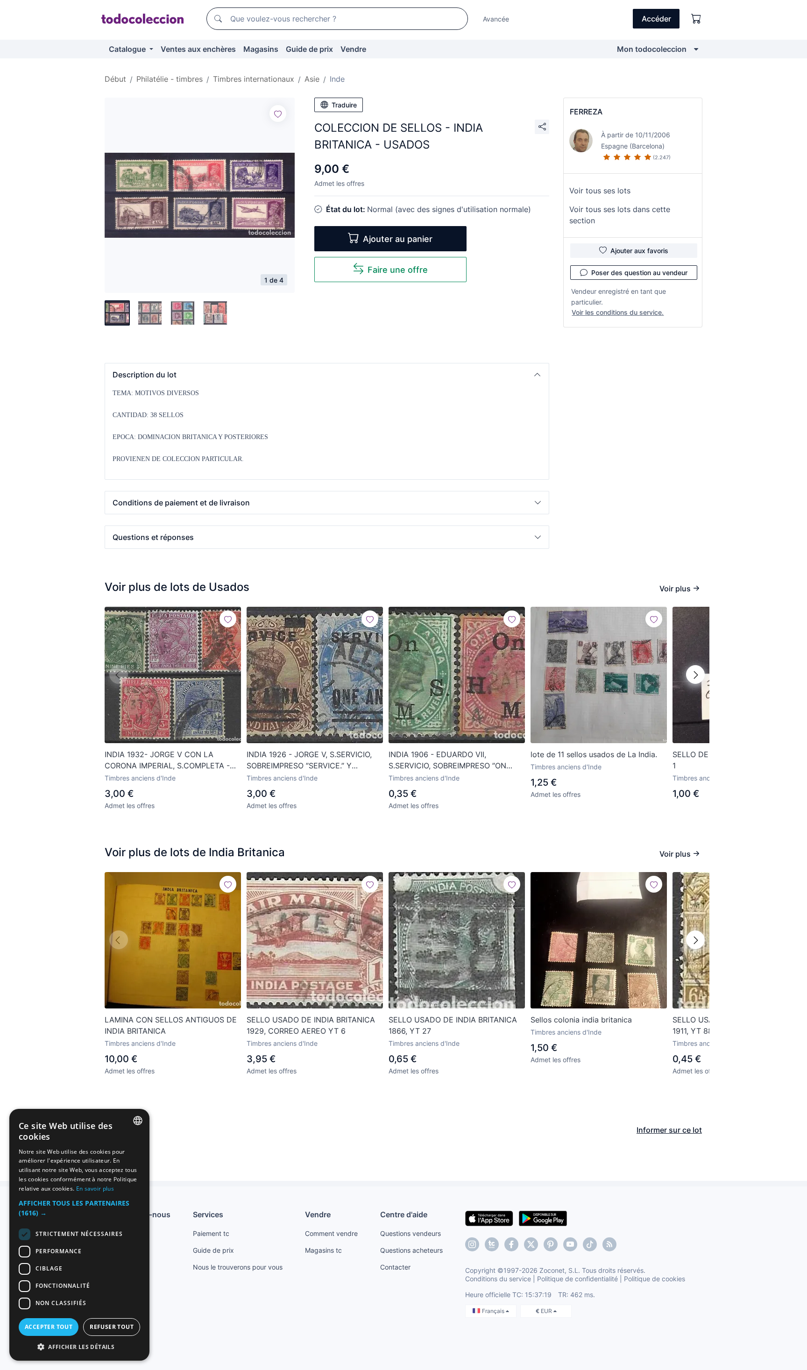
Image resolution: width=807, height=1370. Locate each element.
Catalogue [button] (128, 49)
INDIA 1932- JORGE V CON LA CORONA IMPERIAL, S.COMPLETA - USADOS (167, 760)
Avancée (496, 19)
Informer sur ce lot (669, 1130)
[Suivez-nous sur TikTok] (590, 1244)
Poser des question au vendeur (639, 273)
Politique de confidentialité (577, 1279)
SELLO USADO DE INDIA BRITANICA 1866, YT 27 (453, 1025)
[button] (327, 374)
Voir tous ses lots (599, 190)
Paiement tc (211, 1233)
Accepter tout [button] (48, 1327)
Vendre (353, 49)
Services (208, 1214)
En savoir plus (95, 1189)
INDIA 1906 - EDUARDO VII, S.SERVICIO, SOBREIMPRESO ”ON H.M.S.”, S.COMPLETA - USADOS (447, 760)
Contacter (395, 1267)
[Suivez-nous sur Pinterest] (551, 1244)
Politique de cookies (654, 1279)
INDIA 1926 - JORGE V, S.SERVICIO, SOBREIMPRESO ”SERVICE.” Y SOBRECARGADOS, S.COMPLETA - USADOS (309, 760)
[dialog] (79, 1235)
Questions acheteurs (411, 1250)
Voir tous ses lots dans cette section (619, 215)
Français (494, 1310)
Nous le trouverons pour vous (238, 1267)
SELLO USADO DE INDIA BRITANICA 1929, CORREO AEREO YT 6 (311, 1025)
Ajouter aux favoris (639, 251)
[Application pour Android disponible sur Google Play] (543, 1217)
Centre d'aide (403, 1214)
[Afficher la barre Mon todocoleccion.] (696, 49)
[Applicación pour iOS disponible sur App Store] (489, 1217)
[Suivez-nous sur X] (531, 1244)
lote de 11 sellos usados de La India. (594, 754)
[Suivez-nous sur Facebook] (511, 1244)
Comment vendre (331, 1233)
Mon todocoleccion (652, 49)
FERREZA (586, 111)
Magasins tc (323, 1250)
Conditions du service (498, 1279)
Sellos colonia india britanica (581, 1019)
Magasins (260, 49)
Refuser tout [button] (112, 1327)
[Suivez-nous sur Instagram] (472, 1244)
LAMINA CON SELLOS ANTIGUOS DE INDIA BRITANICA (171, 1025)
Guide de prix (309, 49)
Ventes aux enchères (198, 49)
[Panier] (696, 19)
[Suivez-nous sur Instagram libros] (492, 1244)
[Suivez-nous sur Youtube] (570, 1244)
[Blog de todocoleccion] (609, 1244)
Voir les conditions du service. (618, 312)
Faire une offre (398, 270)
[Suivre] (277, 113)
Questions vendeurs (410, 1233)
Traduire (344, 105)
